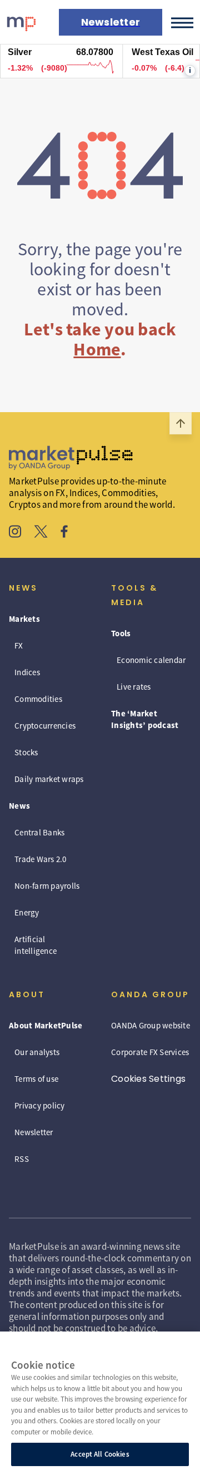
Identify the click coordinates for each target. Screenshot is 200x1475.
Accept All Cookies (100, 1454)
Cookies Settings (148, 1079)
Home (97, 349)
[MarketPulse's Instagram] (15, 533)
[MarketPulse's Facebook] (64, 533)
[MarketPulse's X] (41, 532)
